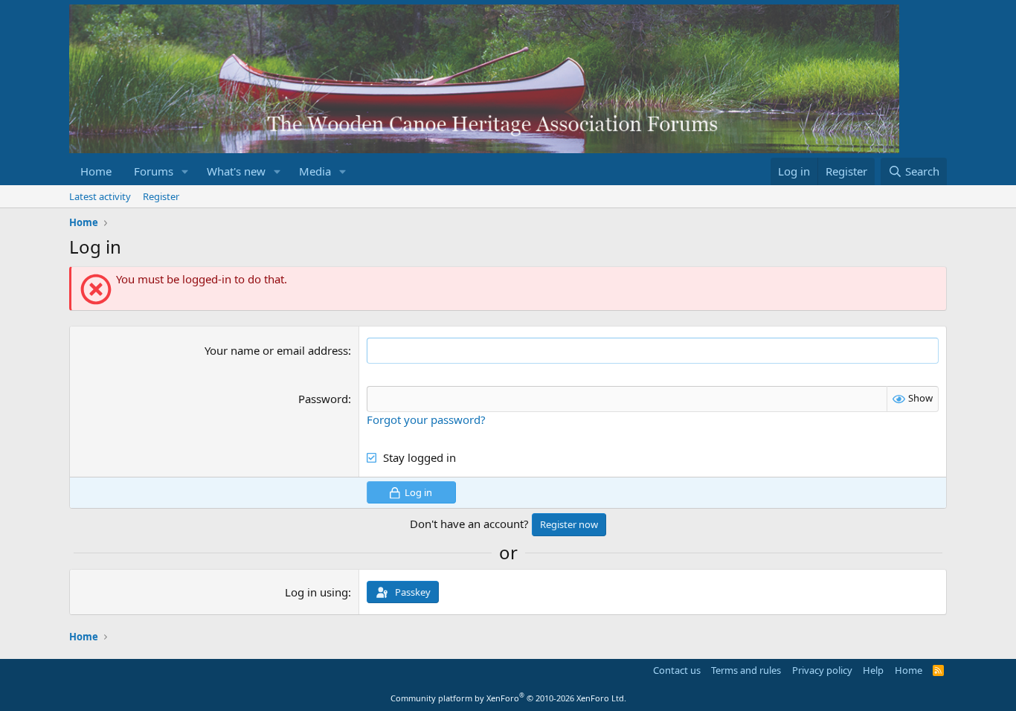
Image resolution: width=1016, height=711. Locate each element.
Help (873, 670)
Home (96, 171)
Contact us (677, 670)
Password (323, 398)
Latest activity (100, 196)
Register (161, 196)
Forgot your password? (426, 419)
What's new (236, 171)
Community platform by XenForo (508, 698)
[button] (185, 171)
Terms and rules (746, 670)
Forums (153, 171)
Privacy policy (822, 670)
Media (315, 171)
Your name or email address (276, 350)
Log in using (316, 592)
